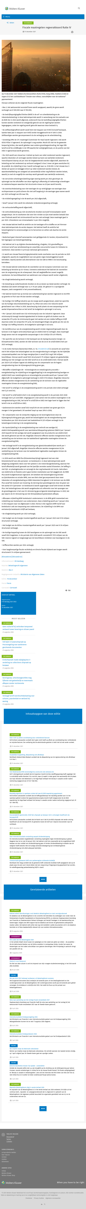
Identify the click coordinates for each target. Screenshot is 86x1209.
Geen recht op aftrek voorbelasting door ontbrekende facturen (30, 738)
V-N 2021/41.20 (43, 349)
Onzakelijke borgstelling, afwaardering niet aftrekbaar (27, 755)
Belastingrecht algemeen (18, 566)
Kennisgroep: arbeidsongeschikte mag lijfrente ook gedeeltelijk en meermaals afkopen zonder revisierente (18, 680)
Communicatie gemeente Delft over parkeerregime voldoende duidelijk (32, 860)
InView (4, 1171)
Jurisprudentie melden (9, 1152)
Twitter (9, 1139)
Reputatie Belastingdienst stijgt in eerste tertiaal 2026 (27, 1087)
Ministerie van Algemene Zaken (32, 574)
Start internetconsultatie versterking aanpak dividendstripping (30, 837)
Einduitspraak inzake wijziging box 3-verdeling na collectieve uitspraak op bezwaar (17, 662)
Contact (4, 1157)
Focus (9, 583)
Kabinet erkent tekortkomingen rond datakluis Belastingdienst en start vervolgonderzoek (38, 913)
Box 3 (11, 570)
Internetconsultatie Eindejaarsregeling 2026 (23, 1017)
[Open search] (79, 8)
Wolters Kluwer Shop (8, 1175)
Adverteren (5, 1162)
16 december (12, 579)
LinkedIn (9, 1141)
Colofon (4, 1159)
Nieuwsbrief (10, 1137)
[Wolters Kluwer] (15, 8)
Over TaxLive (6, 1155)
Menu (7, 17)
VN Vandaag (18, 561)
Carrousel (13, 588)
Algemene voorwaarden (53, 1198)
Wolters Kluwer (6, 1173)
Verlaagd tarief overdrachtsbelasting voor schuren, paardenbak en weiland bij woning (18, 698)
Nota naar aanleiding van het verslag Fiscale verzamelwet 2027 (30, 1000)
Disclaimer (29, 1198)
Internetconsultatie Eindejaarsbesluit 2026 (23, 1034)
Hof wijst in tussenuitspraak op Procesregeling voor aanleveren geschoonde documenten (15, 644)
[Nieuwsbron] (7, 557)
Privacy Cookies (39, 1198)
